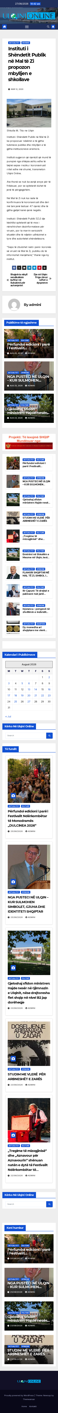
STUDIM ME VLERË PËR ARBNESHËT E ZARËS (36, 519)
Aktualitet (14, 43)
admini (35, 305)
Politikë (24, 405)
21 (36, 695)
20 (29, 695)
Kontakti (33, 1406)
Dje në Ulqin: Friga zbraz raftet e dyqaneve (41, 278)
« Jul (8, 716)
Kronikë (25, 43)
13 (29, 689)
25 (15, 701)
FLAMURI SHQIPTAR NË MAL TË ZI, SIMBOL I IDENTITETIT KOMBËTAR (36, 577)
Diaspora (41, 624)
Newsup (47, 1395)
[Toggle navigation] (27, 27)
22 (42, 695)
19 (22, 695)
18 (15, 695)
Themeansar (29, 1399)
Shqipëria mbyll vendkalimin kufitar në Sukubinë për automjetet (18, 280)
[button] (48, 26)
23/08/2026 (17, 1008)
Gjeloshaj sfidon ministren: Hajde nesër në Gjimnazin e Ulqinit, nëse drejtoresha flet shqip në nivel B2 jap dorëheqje (29, 992)
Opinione (25, 373)
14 (35, 689)
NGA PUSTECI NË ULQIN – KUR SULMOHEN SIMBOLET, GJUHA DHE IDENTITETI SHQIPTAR (36, 486)
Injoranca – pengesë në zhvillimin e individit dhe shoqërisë (36, 612)
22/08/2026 (17, 1175)
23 (49, 695)
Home (24, 1406)
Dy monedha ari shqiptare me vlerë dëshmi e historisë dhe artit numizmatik (36, 632)
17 (9, 695)
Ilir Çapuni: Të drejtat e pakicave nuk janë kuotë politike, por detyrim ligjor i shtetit (36, 595)
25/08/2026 (17, 831)
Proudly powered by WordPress (19, 1395)
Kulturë (25, 340)
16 (49, 689)
